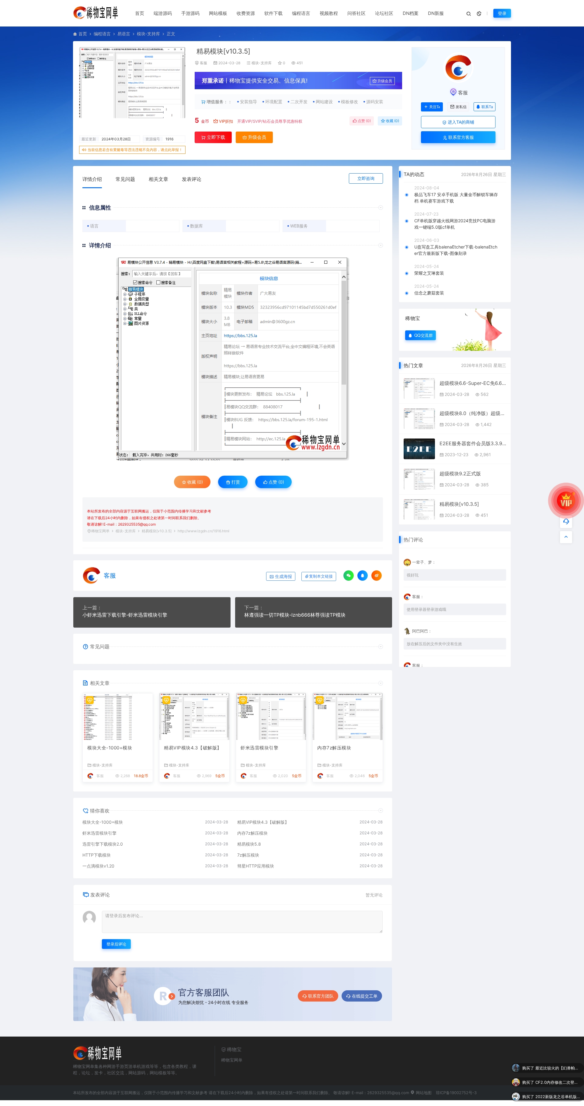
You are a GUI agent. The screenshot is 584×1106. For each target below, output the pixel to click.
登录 (502, 13)
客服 (203, 63)
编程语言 (301, 13)
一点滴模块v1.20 (98, 865)
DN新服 (436, 13)
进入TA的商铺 (460, 122)
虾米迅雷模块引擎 (259, 748)
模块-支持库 (148, 33)
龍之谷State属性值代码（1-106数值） (558, 1099)
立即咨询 (365, 178)
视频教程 (329, 13)
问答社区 (356, 13)
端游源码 (163, 13)
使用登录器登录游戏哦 (426, 609)
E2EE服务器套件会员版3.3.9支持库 (473, 443)
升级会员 (384, 81)
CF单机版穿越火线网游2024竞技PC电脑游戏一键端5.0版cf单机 (454, 224)
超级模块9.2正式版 (460, 473)
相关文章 (158, 179)
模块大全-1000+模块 (109, 748)
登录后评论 (116, 944)
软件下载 (273, 13)
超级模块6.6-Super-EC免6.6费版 (473, 383)
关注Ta (434, 107)
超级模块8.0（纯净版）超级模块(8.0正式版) (473, 413)
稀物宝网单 (100, 531)
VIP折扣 (226, 121)
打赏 (235, 481)
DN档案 (411, 13)
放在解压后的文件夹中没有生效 (434, 643)
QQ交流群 (423, 335)
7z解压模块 (248, 855)
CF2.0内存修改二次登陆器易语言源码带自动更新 (558, 1071)
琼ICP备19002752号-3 (456, 1092)
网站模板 (218, 13)
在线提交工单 (364, 996)
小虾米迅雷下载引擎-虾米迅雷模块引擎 (124, 615)
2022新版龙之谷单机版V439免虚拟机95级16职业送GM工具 (558, 1085)
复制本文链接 (321, 576)
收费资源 (246, 13)
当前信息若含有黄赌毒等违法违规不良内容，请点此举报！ (135, 149)
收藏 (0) (392, 120)
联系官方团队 (321, 996)
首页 (139, 13)
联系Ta (487, 106)
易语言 (123, 33)
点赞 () (364, 120)
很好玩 (413, 574)
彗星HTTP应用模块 (255, 865)
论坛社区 (384, 13)
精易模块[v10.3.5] (459, 504)
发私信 (461, 107)
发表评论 (191, 179)
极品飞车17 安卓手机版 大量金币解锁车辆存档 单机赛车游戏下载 (456, 197)
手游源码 (190, 13)
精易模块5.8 (249, 844)
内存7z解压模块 (334, 748)
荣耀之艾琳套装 (429, 273)
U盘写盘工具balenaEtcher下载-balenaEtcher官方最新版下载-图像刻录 (455, 250)
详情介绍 (92, 179)
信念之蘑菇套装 (429, 292)
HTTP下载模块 (96, 855)
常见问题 (125, 179)
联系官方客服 (460, 137)
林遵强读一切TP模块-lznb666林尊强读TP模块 (295, 615)
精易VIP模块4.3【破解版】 (193, 748)
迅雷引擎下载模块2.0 (102, 844)
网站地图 (423, 1092)
